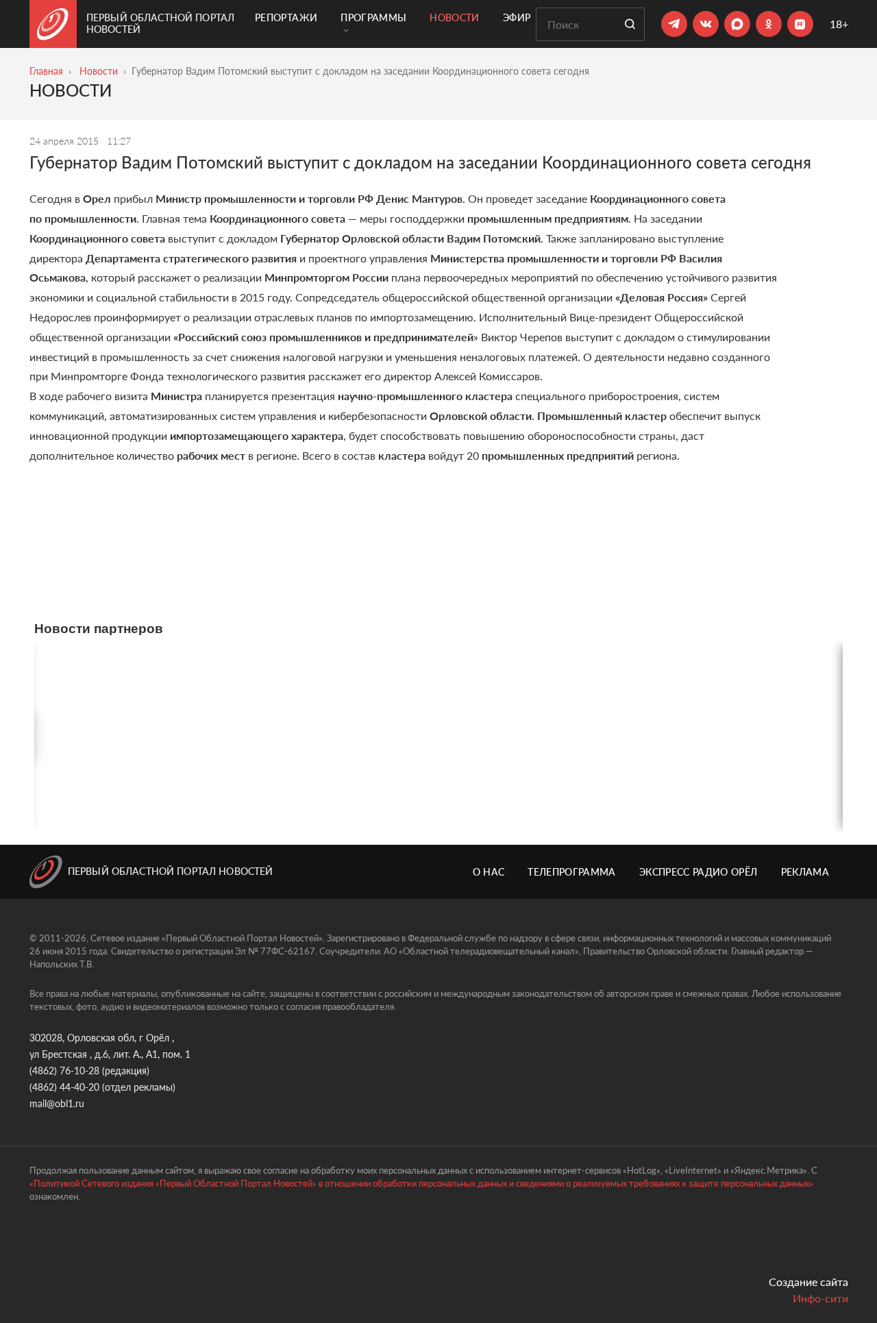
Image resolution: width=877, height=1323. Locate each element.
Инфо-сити (820, 1298)
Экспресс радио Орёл (698, 872)
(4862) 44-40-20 (64, 1087)
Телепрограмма (572, 872)
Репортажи (286, 17)
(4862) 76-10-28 (64, 1070)
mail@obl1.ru (56, 1103)
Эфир (516, 17)
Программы (373, 17)
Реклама (805, 872)
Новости (454, 17)
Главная (46, 71)
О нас (489, 872)
